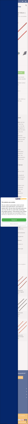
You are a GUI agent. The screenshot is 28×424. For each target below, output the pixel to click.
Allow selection (14, 223)
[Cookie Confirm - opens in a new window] (21, 198)
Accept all (14, 220)
